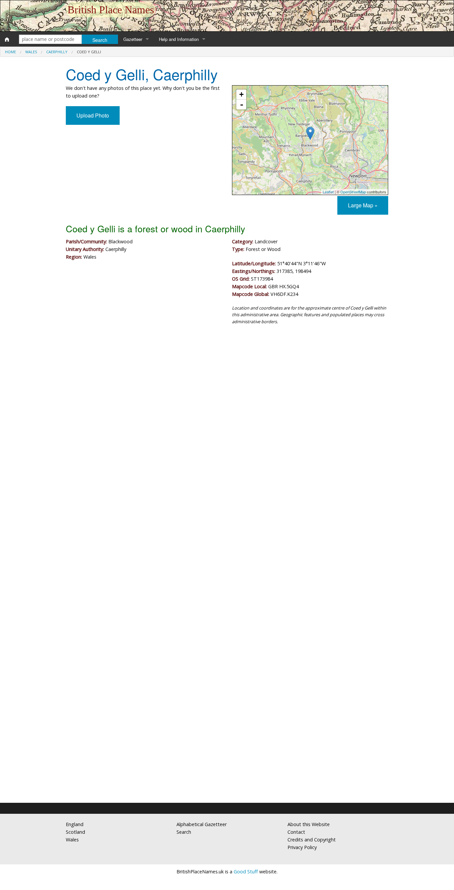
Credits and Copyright (311, 839)
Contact (296, 832)
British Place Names (110, 10)
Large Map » (363, 205)
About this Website (308, 824)
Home (10, 51)
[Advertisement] (227, 384)
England (74, 824)
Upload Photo (92, 115)
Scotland (75, 832)
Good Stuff (246, 871)
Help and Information (179, 39)
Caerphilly (56, 51)
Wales (31, 51)
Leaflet (328, 191)
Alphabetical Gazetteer (201, 824)
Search (183, 832)
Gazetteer (132, 39)
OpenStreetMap (353, 191)
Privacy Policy (302, 847)
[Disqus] (227, 529)
